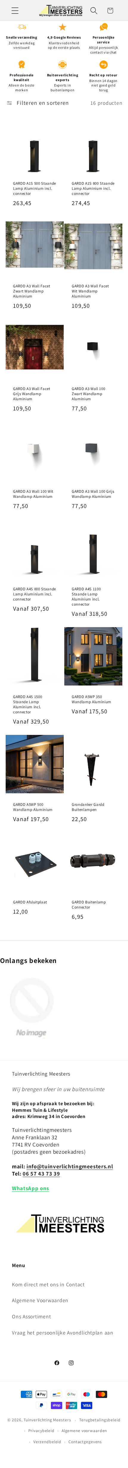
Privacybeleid (41, 1430)
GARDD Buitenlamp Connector (89, 905)
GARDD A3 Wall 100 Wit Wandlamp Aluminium (33, 494)
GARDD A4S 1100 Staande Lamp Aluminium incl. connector (86, 596)
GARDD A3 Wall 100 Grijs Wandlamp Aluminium (93, 494)
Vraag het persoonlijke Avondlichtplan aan (62, 1332)
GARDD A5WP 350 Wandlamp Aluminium (91, 699)
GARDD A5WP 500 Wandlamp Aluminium (33, 807)
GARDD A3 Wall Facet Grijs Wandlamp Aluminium (31, 393)
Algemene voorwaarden (84, 1430)
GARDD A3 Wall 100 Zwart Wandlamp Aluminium (88, 393)
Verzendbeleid (47, 1441)
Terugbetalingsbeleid (100, 1419)
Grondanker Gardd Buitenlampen (88, 807)
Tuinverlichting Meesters (47, 1419)
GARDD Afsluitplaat (30, 902)
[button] (15, 10)
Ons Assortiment (31, 1316)
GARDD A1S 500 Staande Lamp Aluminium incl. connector (34, 188)
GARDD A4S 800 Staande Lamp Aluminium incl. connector (34, 594)
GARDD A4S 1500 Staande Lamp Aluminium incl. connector (27, 704)
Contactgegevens (85, 1441)
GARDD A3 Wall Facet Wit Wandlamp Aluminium (90, 291)
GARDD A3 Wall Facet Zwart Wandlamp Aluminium (31, 291)
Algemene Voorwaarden (40, 1300)
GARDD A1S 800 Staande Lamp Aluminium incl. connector (93, 188)
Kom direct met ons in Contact (48, 1284)
